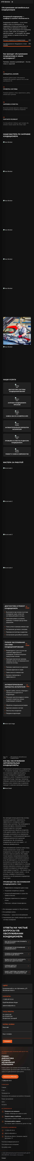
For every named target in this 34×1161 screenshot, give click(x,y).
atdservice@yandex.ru (9, 1005)
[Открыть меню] (12, 2)
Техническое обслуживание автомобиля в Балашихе (16, 1096)
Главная (4, 1087)
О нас (3, 1090)
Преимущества (6, 1093)
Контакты (4, 1104)
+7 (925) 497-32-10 (8, 999)
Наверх (4, 1158)
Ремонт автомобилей (7, 1099)
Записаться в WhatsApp (10, 1076)
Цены (3, 1101)
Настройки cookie (6, 1147)
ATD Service (5, 2)
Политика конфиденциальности (10, 1141)
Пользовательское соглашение (10, 1144)
